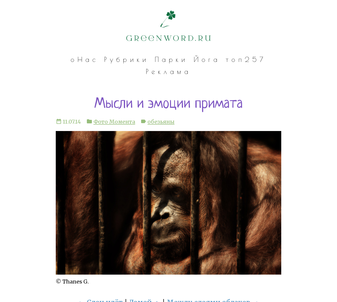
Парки (171, 59)
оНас (84, 59)
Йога (207, 59)
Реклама (168, 72)
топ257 (246, 59)
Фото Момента (114, 121)
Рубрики (126, 59)
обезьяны (161, 121)
